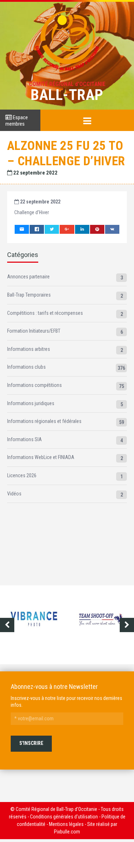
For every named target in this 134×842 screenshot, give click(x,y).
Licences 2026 (21, 475)
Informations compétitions (34, 385)
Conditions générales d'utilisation (64, 817)
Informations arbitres (28, 349)
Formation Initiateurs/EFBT (33, 331)
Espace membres (16, 120)
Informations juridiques (30, 403)
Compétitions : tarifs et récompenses (45, 313)
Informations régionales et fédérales (44, 421)
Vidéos (14, 493)
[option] (58, 625)
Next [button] (127, 625)
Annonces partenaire (28, 276)
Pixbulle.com (67, 832)
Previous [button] (7, 625)
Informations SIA (24, 439)
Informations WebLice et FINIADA (40, 457)
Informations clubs (26, 367)
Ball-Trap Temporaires (29, 295)
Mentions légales (66, 824)
